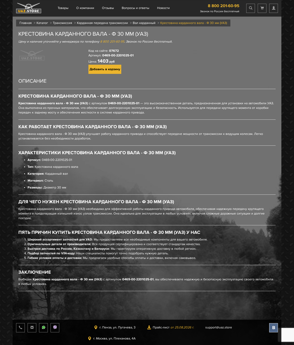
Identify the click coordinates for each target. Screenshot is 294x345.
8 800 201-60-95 (223, 5)
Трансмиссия (62, 23)
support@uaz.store (218, 327)
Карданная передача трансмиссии (102, 23)
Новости (163, 8)
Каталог (42, 23)
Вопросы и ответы (135, 8)
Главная (26, 23)
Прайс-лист (173, 327)
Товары (63, 8)
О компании (85, 8)
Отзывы (108, 8)
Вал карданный (144, 23)
